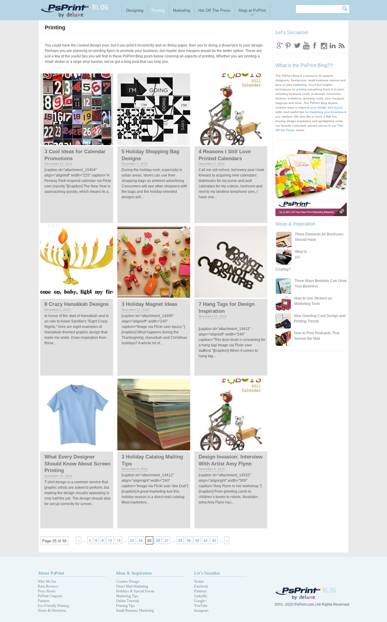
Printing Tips (125, 606)
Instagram (323, 45)
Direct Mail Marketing (132, 586)
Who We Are (47, 581)
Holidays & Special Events (135, 591)
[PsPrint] (306, 598)
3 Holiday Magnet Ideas (149, 304)
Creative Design (127, 581)
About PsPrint (51, 573)
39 (197, 540)
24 (140, 540)
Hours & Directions (52, 610)
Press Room (46, 591)
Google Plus (279, 45)
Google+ (200, 601)
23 (132, 540)
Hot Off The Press (214, 10)
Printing (158, 10)
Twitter (297, 45)
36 (189, 540)
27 (166, 540)
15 (118, 540)
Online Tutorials (127, 601)
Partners (44, 601)
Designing (134, 10)
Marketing (181, 10)
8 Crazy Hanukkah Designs (76, 304)
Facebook (315, 45)
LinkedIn (200, 596)
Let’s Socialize (207, 573)
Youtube (306, 45)
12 (110, 540)
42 (205, 540)
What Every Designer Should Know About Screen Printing (77, 463)
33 (180, 540)
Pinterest (200, 591)
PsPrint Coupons (50, 596)
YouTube (200, 606)
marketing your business (326, 112)
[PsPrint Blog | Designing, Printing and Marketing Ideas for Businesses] (80, 10)
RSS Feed (341, 45)
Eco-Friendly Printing (53, 606)
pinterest (288, 45)
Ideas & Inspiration (134, 573)
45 (214, 540)
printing (301, 89)
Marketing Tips (127, 596)
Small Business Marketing (135, 610)
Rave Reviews (48, 586)
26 (158, 540)
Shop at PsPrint (252, 10)
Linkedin (332, 45)
